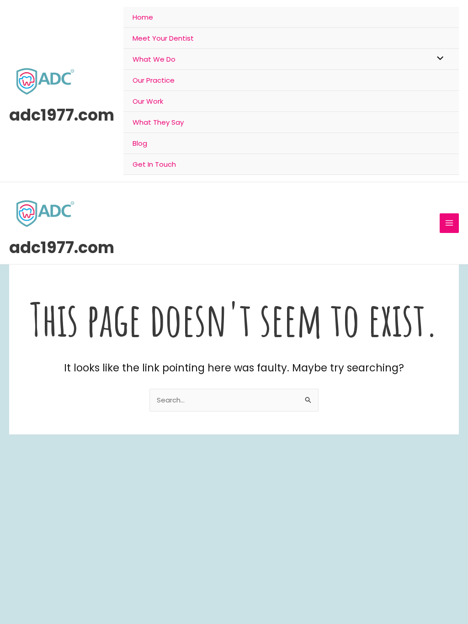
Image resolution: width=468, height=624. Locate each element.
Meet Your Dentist (163, 38)
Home (143, 17)
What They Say (158, 122)
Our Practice (154, 80)
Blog (140, 143)
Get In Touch (154, 164)
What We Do (154, 59)
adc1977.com (61, 115)
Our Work (148, 101)
